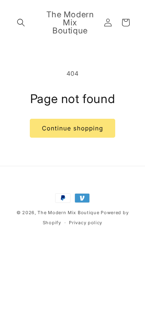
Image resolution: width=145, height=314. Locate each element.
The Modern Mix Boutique (69, 212)
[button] (21, 22)
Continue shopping (72, 128)
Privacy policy (85, 222)
